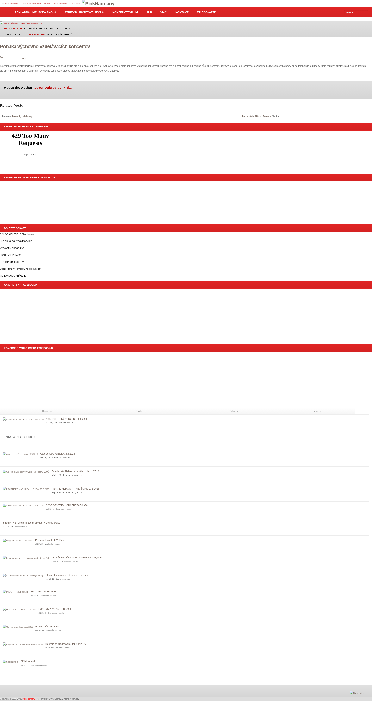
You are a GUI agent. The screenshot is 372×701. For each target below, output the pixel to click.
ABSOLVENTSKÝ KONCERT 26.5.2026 (67, 419)
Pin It (24, 58)
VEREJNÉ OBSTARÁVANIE (13, 276)
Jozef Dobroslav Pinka (33, 34)
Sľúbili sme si (28, 661)
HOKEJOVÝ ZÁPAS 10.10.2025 (54, 609)
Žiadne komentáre (20, 527)
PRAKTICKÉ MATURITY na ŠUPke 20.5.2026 (75, 488)
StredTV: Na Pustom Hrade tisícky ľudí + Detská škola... (32, 522)
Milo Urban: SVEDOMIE (43, 591)
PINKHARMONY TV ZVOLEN (67, 3)
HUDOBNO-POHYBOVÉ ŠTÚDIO (16, 241)
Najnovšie (47, 411)
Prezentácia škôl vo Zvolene (256, 116)
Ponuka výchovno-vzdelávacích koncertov (45, 46)
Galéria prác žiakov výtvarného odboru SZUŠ (75, 471)
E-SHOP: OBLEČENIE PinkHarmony (17, 234)
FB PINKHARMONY (11, 3)
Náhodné (234, 411)
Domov (5, 12)
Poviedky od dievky (22, 116)
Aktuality (17, 28)
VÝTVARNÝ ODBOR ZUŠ (12, 248)
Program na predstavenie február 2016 (65, 644)
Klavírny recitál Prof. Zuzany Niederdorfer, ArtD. (77, 557)
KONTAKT (182, 12)
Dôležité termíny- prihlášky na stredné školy (20, 269)
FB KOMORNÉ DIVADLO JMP (36, 3)
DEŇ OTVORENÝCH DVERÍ (13, 262)
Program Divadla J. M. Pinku (50, 540)
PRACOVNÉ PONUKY (10, 255)
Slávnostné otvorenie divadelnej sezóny (67, 575)
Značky (317, 411)
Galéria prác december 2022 (50, 626)
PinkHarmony (28, 699)
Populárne (140, 411)
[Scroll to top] (357, 693)
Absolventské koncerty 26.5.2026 (57, 454)
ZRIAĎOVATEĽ (206, 12)
